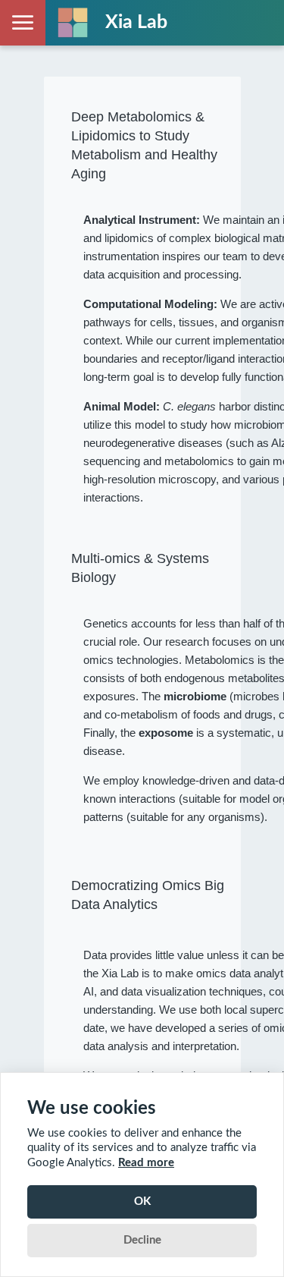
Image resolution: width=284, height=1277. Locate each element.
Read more (146, 1162)
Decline (142, 1240)
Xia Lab (136, 22)
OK (142, 1201)
